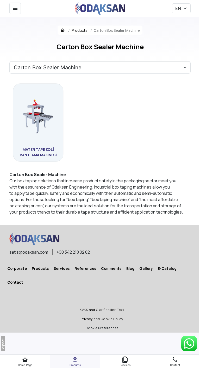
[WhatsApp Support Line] (189, 343)
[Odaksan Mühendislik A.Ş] (100, 8)
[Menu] (15, 8)
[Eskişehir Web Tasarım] (3, 343)
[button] (100, 328)
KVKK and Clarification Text (102, 309)
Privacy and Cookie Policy (102, 318)
